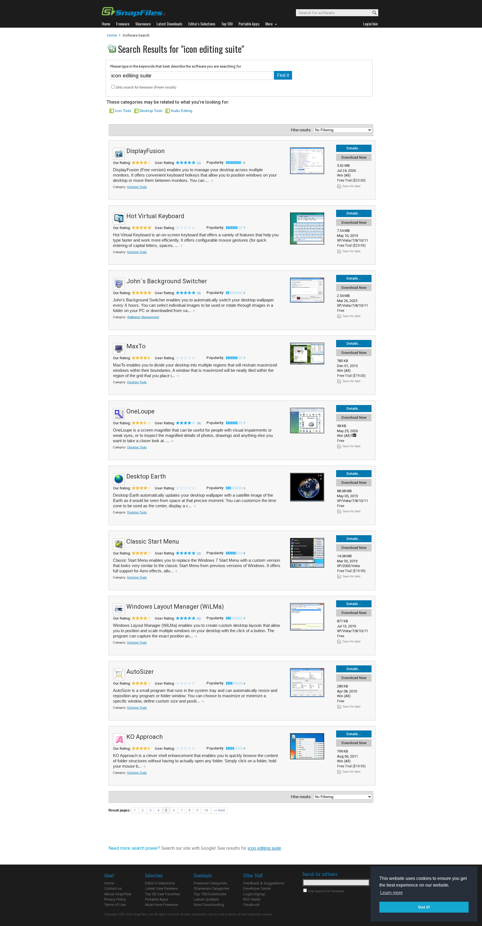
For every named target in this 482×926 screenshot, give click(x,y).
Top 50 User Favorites (162, 894)
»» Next (219, 810)
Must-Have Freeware (161, 905)
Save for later (352, 186)
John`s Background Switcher (166, 281)
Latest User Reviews (161, 888)
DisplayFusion (145, 150)
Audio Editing (181, 111)
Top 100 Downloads (210, 894)
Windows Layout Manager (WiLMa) (175, 606)
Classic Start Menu (152, 541)
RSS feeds (251, 899)
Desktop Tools (151, 111)
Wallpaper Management (143, 317)
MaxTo (136, 346)
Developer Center (257, 888)
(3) (199, 293)
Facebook (251, 905)
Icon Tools (123, 111)
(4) (199, 423)
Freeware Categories (210, 883)
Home (112, 35)
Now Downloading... (210, 905)
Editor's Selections (160, 883)
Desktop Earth (146, 476)
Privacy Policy (115, 899)
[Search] (372, 13)
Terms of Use (115, 905)
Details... (353, 148)
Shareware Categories (211, 888)
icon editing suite (264, 848)
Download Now (354, 157)
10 (206, 810)
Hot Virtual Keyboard (155, 216)
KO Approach (144, 736)
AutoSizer (140, 671)
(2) (199, 553)
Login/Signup (254, 894)
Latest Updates (206, 899)
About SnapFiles (117, 894)
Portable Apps (156, 899)
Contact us (113, 888)
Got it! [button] (424, 907)
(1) (199, 163)
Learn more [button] (391, 892)
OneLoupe (140, 411)
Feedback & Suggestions (263, 883)
